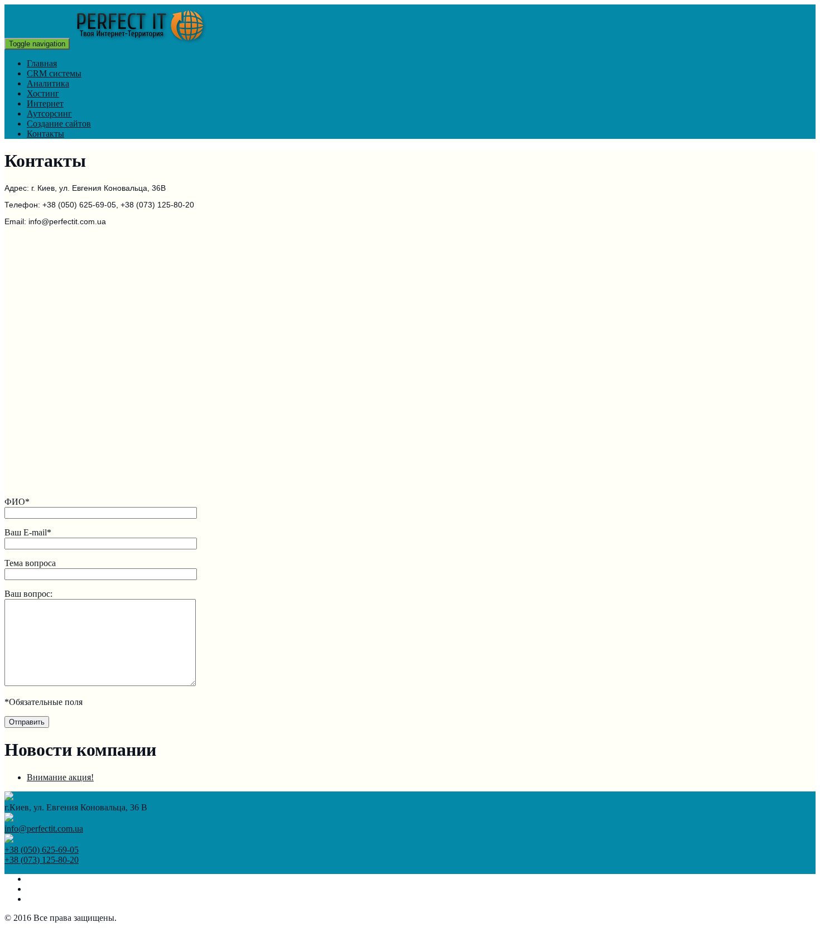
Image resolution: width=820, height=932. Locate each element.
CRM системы (54, 73)
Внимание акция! (60, 777)
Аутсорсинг (49, 113)
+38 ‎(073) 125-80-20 (41, 860)
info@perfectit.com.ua (43, 828)
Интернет (45, 103)
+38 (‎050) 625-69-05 (41, 849)
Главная (42, 63)
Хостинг (43, 93)
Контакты (45, 133)
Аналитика (48, 83)
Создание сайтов (59, 123)
